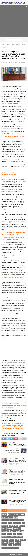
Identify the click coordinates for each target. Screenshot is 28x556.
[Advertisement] (14, 23)
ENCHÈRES (12, 520)
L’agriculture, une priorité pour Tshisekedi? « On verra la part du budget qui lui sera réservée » (17, 471)
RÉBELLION (17, 542)
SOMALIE (4, 545)
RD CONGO (4, 542)
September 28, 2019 (6, 485)
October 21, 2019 (13, 474)
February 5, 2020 (6, 464)
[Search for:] (14, 40)
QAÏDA (17, 539)
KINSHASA (9, 528)
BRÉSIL (22, 514)
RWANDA (11, 542)
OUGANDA (4, 537)
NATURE (9, 534)
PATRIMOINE (19, 537)
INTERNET (21, 525)
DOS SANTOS (5, 520)
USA (10, 548)
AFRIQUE (4, 514)
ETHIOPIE (4, 523)
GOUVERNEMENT (13, 525)
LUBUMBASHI (17, 528)
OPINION (20, 534)
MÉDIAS (4, 534)
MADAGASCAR (5, 531)
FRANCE (19, 523)
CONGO (16, 517)
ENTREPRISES (20, 520)
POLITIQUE (4, 539)
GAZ (24, 523)
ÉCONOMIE (15, 548)
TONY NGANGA (13, 62)
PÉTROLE (11, 539)
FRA (14, 523)
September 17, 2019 (13, 495)
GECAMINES (4, 525)
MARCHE (17, 531)
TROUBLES (4, 548)
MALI (12, 531)
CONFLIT (10, 517)
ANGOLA (10, 514)
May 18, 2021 (5, 62)
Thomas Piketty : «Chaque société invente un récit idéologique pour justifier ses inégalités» (17, 492)
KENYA (3, 528)
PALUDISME (11, 537)
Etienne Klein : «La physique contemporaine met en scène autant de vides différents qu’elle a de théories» (17, 481)
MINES (22, 531)
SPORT (9, 545)
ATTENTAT (16, 514)
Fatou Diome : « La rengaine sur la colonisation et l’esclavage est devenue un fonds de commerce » (17, 501)
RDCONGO (23, 539)
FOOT (10, 523)
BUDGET (4, 517)
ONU (15, 534)
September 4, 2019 (13, 504)
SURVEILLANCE (17, 545)
